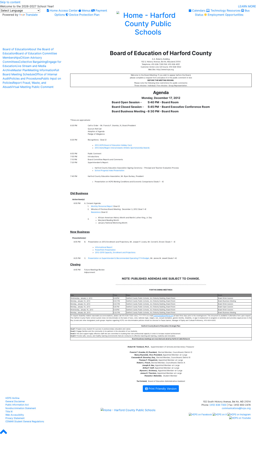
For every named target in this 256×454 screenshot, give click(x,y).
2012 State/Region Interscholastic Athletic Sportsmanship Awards (122, 148)
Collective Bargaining (33, 61)
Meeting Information (41, 70)
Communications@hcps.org (163, 316)
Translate (32, 14)
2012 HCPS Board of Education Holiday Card (113, 145)
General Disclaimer (15, 401)
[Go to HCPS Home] (148, 23)
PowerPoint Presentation (105, 250)
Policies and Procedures (25, 78)
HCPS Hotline (12, 398)
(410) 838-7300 (218, 405)
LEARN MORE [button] (247, 6)
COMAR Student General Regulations (24, 421)
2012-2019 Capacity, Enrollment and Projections (115, 252)
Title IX (9, 411)
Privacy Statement (15, 418)
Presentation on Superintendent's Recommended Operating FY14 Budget (118, 258)
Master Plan (20, 70)
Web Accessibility (14, 415)
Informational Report (103, 247)
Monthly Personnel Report (102, 206)
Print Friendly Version (163, 388)
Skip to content (10, 2)
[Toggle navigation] (6, 43)
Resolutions (95, 212)
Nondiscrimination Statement (20, 408)
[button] (3, 435)
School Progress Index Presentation (109, 170)
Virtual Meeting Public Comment (32, 87)
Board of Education (15, 49)
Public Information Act (17, 404)
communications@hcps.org (236, 408)
